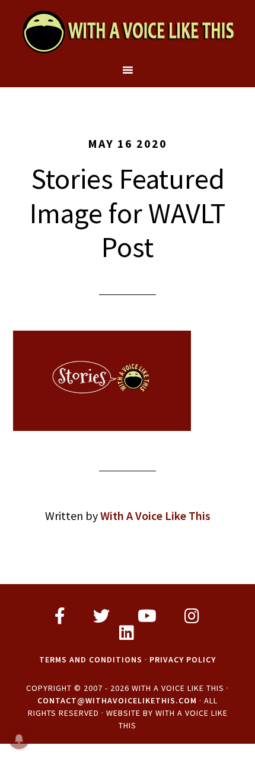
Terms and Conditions (90, 659)
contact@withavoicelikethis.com (117, 700)
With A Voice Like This (128, 31)
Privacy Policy (182, 659)
